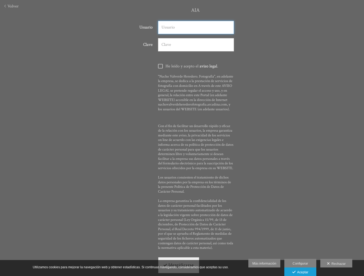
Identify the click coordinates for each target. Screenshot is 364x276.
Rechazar (338, 264)
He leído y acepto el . (191, 66)
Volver (12, 6)
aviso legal (208, 66)
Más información (264, 263)
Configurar (300, 263)
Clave (148, 44)
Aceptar (302, 272)
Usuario (146, 27)
